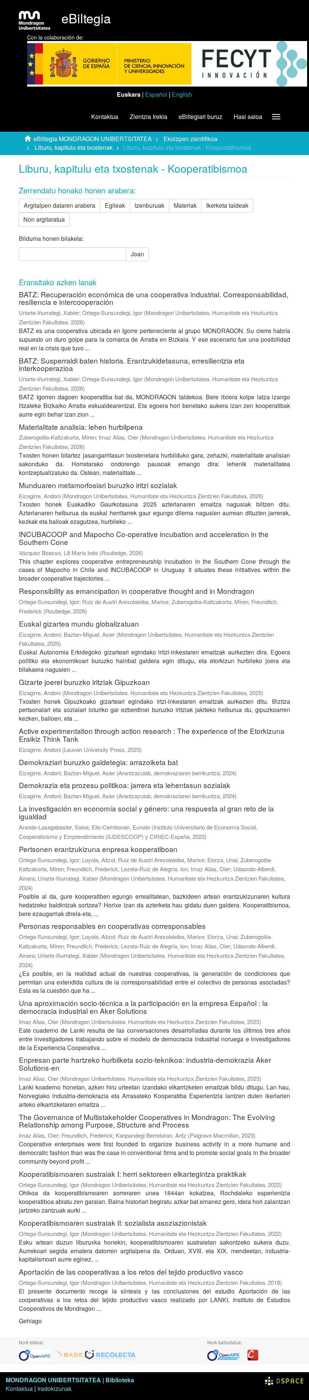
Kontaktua (104, 116)
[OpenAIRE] (36, 1354)
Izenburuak (149, 205)
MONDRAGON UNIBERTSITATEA (53, 1380)
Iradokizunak (54, 1388)
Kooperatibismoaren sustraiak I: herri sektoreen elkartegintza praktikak (132, 1174)
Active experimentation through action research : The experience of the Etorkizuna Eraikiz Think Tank (152, 735)
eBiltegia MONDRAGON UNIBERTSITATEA (93, 138)
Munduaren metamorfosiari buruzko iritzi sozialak (98, 485)
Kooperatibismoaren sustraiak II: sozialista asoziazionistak (113, 1222)
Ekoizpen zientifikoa (190, 138)
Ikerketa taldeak (227, 205)
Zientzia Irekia (148, 116)
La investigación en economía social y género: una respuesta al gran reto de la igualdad (146, 812)
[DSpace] (284, 1380)
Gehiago (30, 1320)
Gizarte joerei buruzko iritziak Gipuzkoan (84, 682)
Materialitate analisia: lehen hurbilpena (81, 427)
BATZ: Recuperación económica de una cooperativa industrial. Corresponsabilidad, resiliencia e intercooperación (153, 298)
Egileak (115, 205)
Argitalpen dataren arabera (59, 205)
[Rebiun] (253, 1354)
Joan (137, 254)
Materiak (185, 205)
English (182, 94)
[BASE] (69, 1354)
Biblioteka (120, 1380)
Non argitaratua (44, 219)
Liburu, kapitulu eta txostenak (74, 147)
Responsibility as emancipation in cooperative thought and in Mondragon (136, 591)
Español (156, 94)
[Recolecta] (110, 1354)
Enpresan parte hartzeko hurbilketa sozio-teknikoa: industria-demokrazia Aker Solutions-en (145, 1064)
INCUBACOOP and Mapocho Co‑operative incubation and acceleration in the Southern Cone (144, 538)
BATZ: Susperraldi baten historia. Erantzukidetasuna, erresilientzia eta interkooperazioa (132, 364)
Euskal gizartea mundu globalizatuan (79, 623)
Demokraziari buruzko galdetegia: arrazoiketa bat (98, 762)
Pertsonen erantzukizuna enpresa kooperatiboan (98, 849)
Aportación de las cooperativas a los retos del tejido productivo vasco (131, 1271)
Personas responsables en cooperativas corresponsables (112, 926)
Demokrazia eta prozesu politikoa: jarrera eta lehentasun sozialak (124, 785)
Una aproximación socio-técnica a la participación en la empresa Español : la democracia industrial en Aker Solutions (143, 1007)
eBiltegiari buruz (200, 116)
